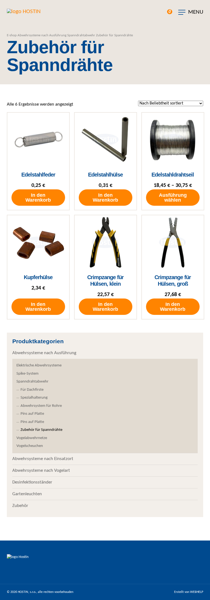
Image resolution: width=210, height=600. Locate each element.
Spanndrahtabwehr (81, 35)
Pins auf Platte (32, 414)
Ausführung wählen (173, 197)
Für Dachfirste (32, 390)
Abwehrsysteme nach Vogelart (41, 470)
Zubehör (20, 505)
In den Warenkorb (38, 197)
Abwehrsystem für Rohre (41, 406)
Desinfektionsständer (32, 482)
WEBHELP (196, 592)
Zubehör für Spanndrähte (41, 430)
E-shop (12, 35)
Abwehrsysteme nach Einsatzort (42, 458)
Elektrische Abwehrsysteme (39, 365)
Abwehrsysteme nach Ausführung (42, 35)
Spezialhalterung (34, 398)
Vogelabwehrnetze (31, 438)
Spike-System (27, 374)
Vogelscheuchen (29, 446)
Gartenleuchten (27, 494)
